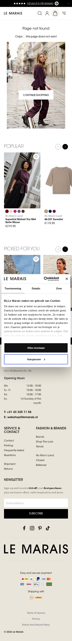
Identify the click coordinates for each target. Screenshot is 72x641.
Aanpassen (34, 359)
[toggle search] (40, 13)
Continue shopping (36, 94)
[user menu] (47, 13)
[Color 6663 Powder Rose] (11, 211)
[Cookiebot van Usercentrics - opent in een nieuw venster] (44, 279)
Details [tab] (36, 288)
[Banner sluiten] (67, 279)
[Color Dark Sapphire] (50, 211)
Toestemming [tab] (13, 288)
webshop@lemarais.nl (22, 417)
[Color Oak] (46, 211)
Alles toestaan (36, 347)
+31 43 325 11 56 (19, 412)
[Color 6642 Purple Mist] (19, 211)
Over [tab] (59, 288)
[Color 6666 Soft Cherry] (15, 211)
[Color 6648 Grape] (7, 211)
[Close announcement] (68, 3)
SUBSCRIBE (36, 513)
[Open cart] (55, 13)
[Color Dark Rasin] (54, 211)
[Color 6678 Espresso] (23, 211)
